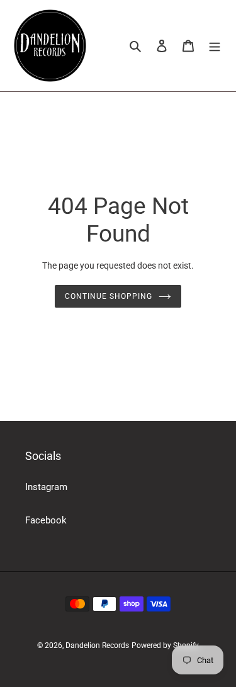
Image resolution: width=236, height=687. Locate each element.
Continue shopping (108, 296)
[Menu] (214, 45)
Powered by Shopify (165, 645)
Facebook (46, 520)
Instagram (46, 487)
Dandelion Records (97, 645)
